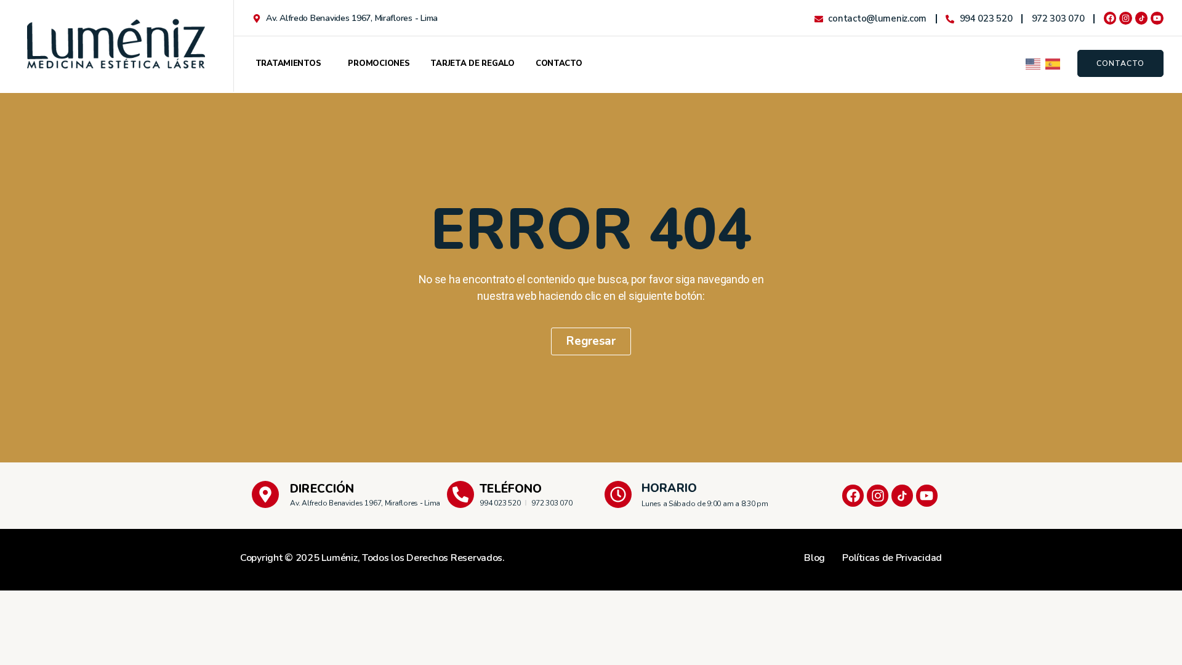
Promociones (378, 63)
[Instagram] (1125, 18)
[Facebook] (1110, 18)
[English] (1034, 63)
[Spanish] (1053, 63)
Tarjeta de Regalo (472, 63)
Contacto (559, 63)
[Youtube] (1157, 18)
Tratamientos (288, 63)
